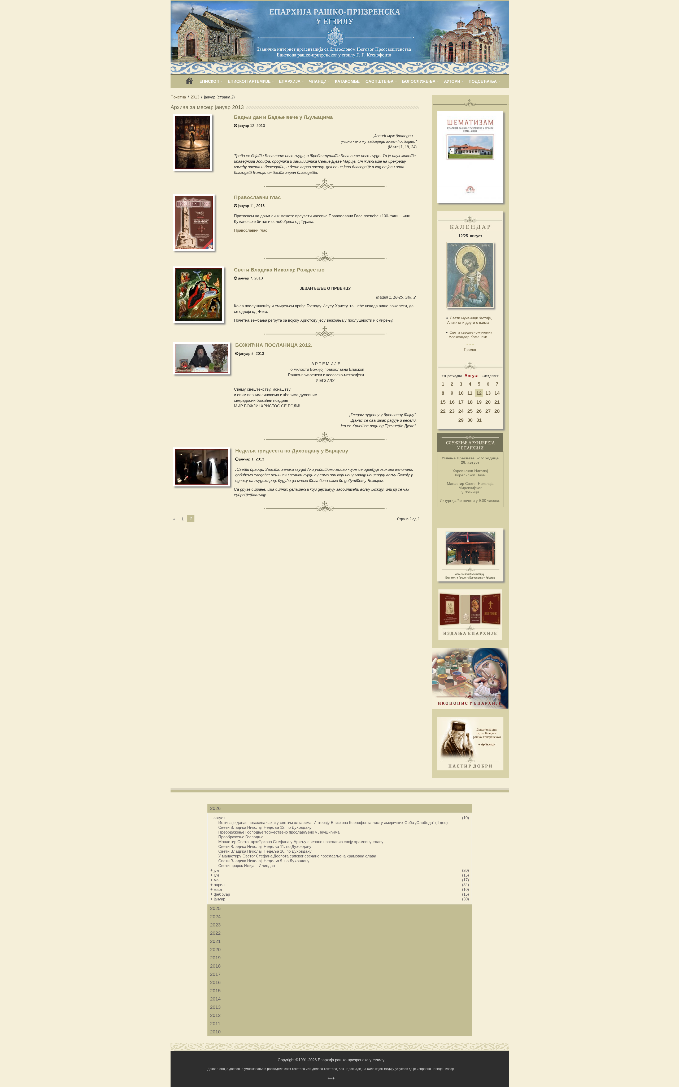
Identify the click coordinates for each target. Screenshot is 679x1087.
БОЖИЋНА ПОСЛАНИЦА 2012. (273, 345)
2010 (215, 1031)
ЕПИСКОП (209, 81)
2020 (215, 949)
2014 (215, 999)
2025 (215, 908)
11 (469, 393)
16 (452, 402)
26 (479, 411)
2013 (195, 97)
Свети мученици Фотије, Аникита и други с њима (469, 320)
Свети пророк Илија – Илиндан (246, 865)
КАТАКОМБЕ (347, 81)
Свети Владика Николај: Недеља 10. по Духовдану (265, 851)
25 (470, 411)
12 (479, 393)
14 (497, 393)
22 (443, 411)
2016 (215, 982)
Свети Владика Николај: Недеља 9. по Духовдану (264, 861)
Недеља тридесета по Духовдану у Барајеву (291, 451)
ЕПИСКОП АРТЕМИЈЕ (249, 81)
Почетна (178, 97)
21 (497, 402)
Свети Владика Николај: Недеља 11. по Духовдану (264, 846)
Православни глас (257, 197)
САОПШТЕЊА (379, 81)
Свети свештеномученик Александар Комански (470, 334)
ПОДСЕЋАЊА (483, 81)
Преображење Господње (240, 837)
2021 (215, 941)
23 (452, 411)
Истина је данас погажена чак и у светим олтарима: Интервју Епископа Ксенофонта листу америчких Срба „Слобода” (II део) (333, 822)
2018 (215, 966)
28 (497, 411)
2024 (215, 916)
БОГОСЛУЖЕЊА (419, 81)
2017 (215, 974)
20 (488, 402)
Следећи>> (490, 376)
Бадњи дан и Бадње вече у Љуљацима (283, 117)
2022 (215, 933)
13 (488, 393)
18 (470, 402)
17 (461, 402)
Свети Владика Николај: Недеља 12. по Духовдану (265, 827)
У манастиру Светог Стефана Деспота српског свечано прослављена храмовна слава (297, 856)
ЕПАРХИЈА (290, 81)
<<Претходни (451, 376)
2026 (215, 808)
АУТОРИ (452, 81)
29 (461, 420)
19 (479, 402)
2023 (215, 925)
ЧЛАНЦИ (318, 81)
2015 (215, 990)
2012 (215, 1015)
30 (470, 420)
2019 (215, 957)
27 (488, 411)
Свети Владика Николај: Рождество (279, 270)
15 (443, 402)
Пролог (470, 349)
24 (461, 411)
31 (479, 420)
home (189, 82)
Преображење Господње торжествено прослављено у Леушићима (279, 832)
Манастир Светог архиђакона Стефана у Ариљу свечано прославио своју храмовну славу (301, 841)
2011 (215, 1023)
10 (461, 393)
